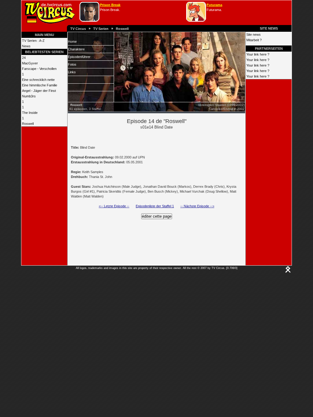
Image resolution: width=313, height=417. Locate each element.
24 (24, 58)
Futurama (214, 5)
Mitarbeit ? (254, 40)
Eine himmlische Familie (39, 85)
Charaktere (76, 49)
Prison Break (110, 5)
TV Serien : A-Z (33, 40)
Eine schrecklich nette (38, 80)
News (26, 46)
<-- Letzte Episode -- (114, 206)
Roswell (122, 29)
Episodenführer (79, 57)
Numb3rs (29, 96)
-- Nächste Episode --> (197, 206)
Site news (253, 34)
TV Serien (101, 29)
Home (72, 41)
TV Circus (78, 29)
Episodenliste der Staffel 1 (155, 206)
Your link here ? (257, 54)
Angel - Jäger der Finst (39, 90)
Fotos (72, 64)
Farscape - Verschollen (39, 69)
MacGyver (30, 63)
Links (72, 72)
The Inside (30, 112)
